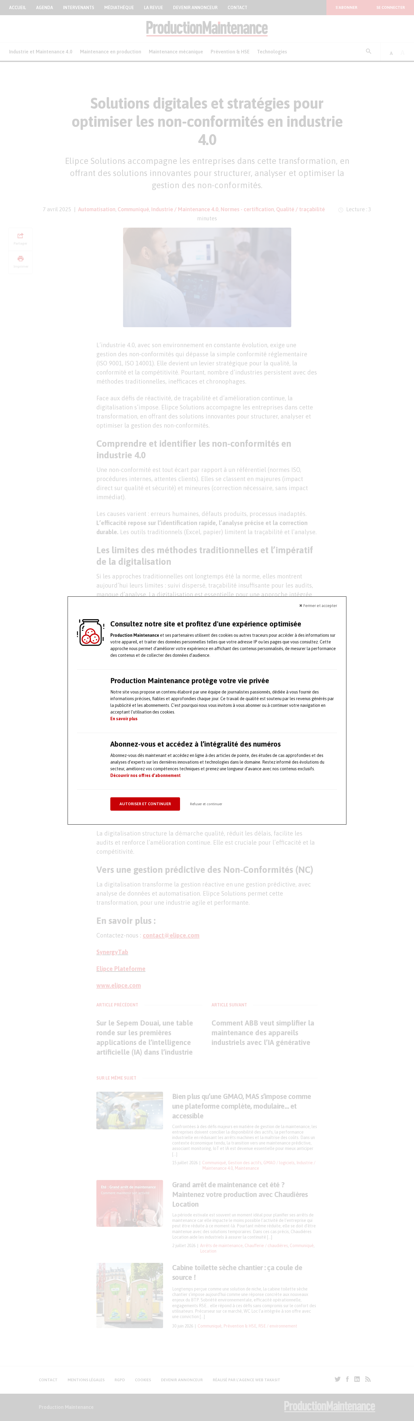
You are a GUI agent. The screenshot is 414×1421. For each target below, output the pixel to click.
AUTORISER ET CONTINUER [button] (145, 804)
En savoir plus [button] (124, 718)
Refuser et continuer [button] (206, 804)
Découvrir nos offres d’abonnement (145, 775)
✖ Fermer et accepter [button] (318, 605)
